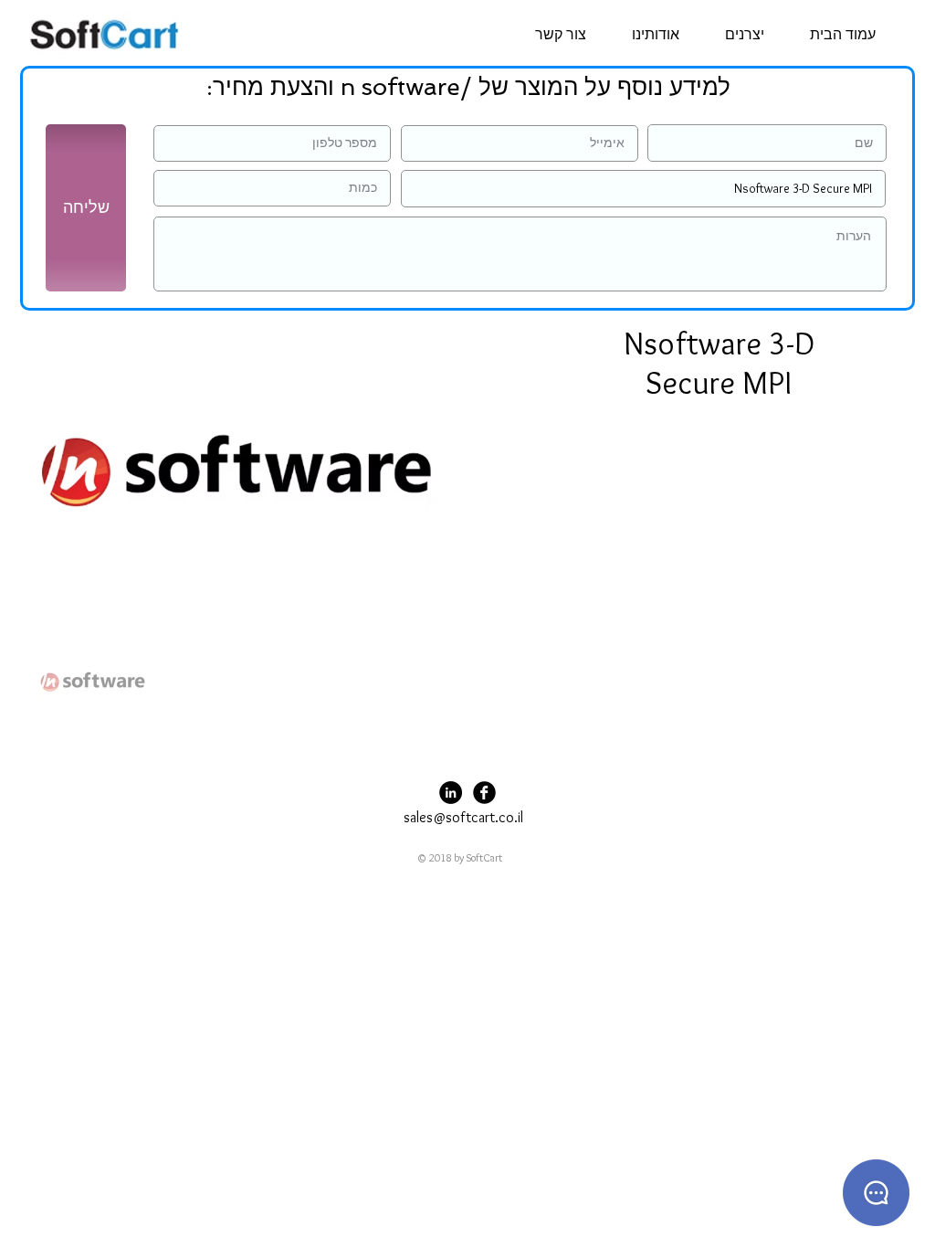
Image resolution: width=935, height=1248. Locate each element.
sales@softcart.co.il (463, 817)
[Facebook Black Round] (484, 792)
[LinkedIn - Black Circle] (450, 792)
